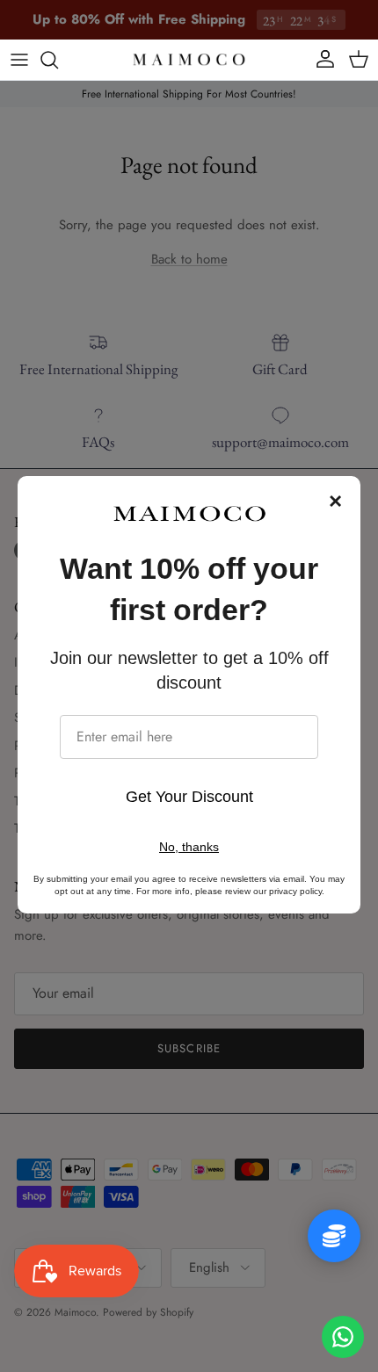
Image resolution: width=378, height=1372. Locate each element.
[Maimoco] (189, 59)
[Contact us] (343, 1337)
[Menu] (19, 59)
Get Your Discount (189, 796)
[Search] (58, 59)
